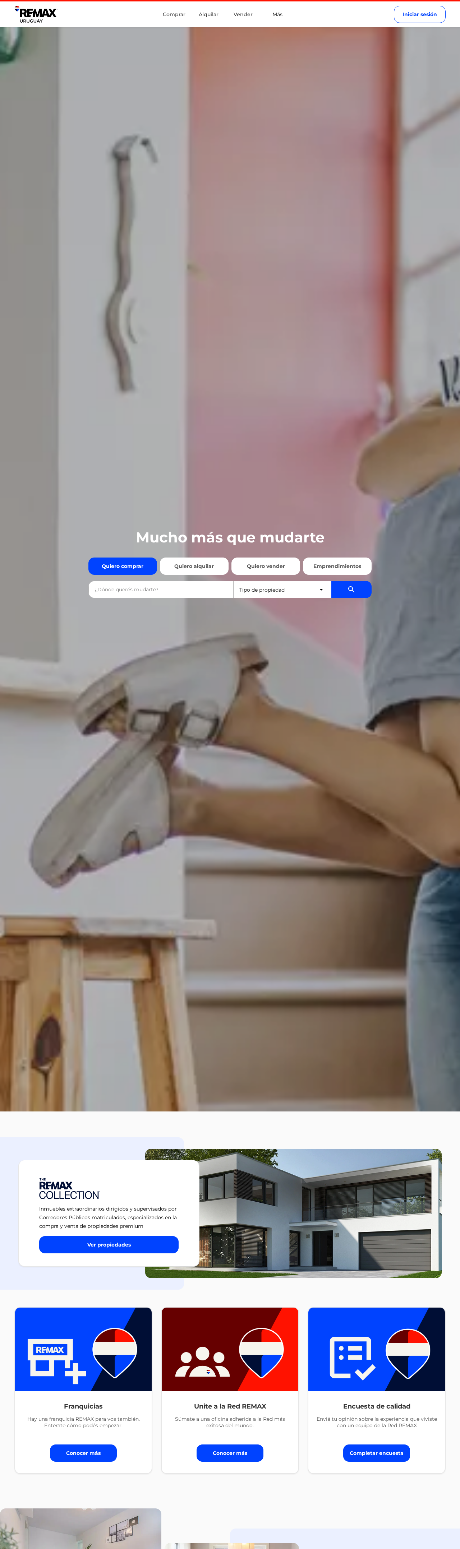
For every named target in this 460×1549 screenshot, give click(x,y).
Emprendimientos (337, 566)
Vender (243, 14)
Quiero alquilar (194, 566)
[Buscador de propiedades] (351, 589)
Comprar (174, 14)
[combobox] (161, 589)
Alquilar (208, 14)
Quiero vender (266, 566)
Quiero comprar (122, 566)
